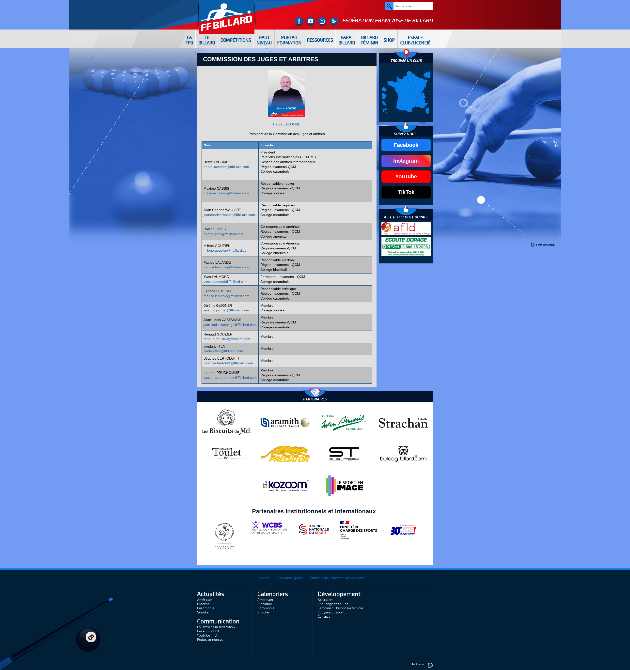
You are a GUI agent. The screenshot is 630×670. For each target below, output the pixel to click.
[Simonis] (344, 422)
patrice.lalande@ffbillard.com (226, 267)
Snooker (203, 612)
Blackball (204, 604)
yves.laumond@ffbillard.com (226, 282)
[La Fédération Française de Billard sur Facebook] (299, 21)
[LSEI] (344, 485)
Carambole (205, 608)
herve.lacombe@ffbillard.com (226, 167)
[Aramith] (285, 422)
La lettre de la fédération (216, 627)
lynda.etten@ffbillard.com (223, 351)
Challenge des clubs (333, 604)
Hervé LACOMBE (286, 124)
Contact (263, 578)
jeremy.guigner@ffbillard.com (226, 310)
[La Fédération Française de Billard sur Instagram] (322, 21)
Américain (205, 600)
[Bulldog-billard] (403, 453)
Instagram (406, 161)
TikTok (406, 192)
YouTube (406, 176)
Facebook (406, 145)
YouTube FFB (207, 635)
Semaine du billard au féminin (340, 608)
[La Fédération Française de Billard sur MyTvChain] (334, 21)
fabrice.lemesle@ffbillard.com (227, 296)
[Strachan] (403, 422)
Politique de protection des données (337, 578)
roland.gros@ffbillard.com (224, 234)
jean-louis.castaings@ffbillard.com (230, 325)
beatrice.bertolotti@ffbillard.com (228, 363)
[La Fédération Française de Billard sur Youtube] (311, 21)
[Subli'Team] (344, 453)
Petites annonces (210, 640)
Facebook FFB (208, 631)
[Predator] (285, 453)
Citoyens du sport (331, 612)
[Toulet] (226, 453)
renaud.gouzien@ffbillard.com (227, 339)
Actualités (325, 600)
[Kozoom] (285, 485)
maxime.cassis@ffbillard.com (226, 193)
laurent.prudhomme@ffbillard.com (230, 378)
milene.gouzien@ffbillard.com (227, 250)
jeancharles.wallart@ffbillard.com (229, 215)
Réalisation (418, 664)
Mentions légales (290, 578)
